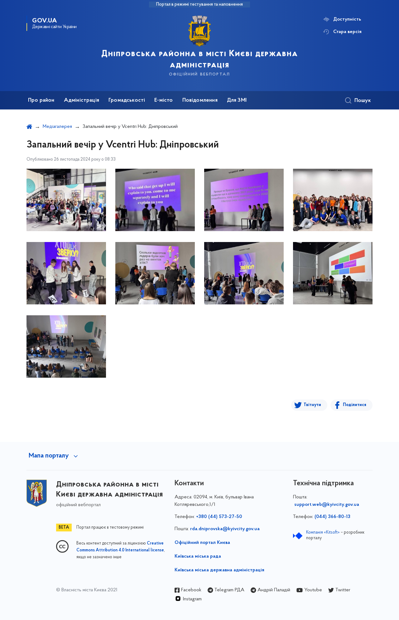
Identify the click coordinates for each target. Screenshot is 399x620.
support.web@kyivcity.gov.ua (326, 504)
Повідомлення (200, 100)
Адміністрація (81, 100)
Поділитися (354, 405)
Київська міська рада (198, 556)
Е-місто (163, 100)
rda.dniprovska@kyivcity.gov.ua (225, 528)
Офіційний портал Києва (202, 542)
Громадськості (126, 100)
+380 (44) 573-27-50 (219, 516)
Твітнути (312, 405)
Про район (41, 100)
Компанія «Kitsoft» (323, 532)
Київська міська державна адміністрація (219, 570)
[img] (66, 200)
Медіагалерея (57, 126)
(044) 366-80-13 (332, 516)
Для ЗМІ (237, 100)
